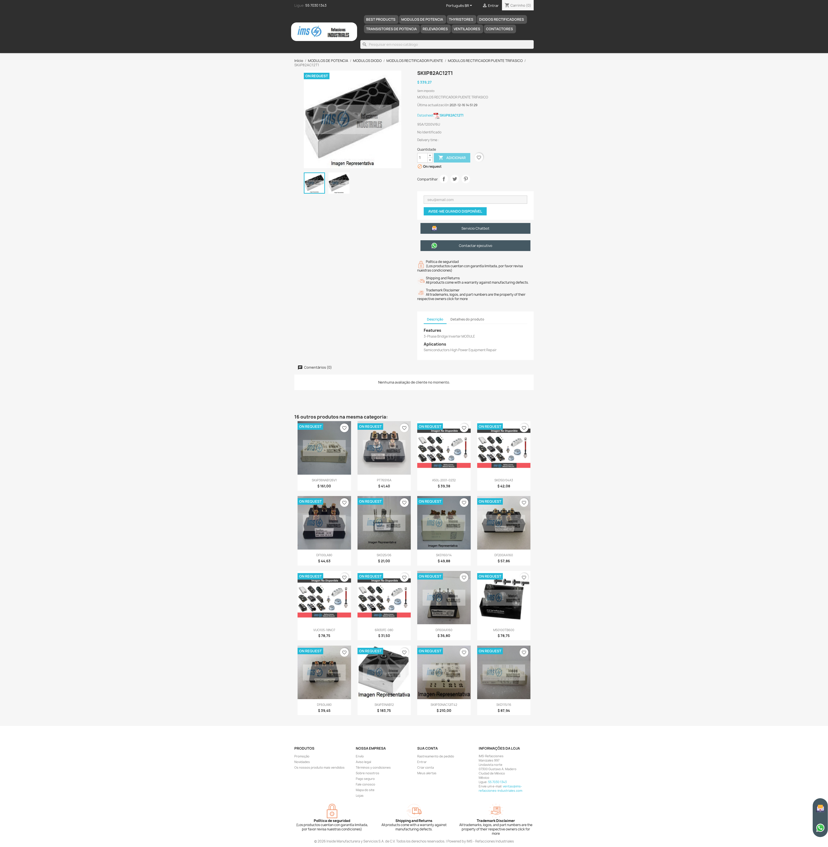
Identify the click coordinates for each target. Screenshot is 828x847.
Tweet (454, 179)
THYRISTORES (461, 19)
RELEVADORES (435, 29)
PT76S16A (384, 480)
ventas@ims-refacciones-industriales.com (500, 788)
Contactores (499, 29)
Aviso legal (363, 762)
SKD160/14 (444, 555)
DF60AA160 (444, 630)
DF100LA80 (324, 555)
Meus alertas (426, 773)
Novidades (302, 762)
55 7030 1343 (315, 5)
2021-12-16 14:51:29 (463, 105)
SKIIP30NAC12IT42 (444, 705)
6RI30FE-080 (384, 630)
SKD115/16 (503, 705)
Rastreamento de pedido (435, 756)
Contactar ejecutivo (475, 245)
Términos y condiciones (373, 767)
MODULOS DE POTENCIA (422, 19)
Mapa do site (365, 790)
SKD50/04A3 (503, 480)
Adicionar (452, 157)
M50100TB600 (503, 630)
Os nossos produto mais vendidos (319, 767)
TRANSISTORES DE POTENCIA (391, 29)
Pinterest (465, 179)
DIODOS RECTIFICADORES (501, 19)
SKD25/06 (384, 555)
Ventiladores (467, 29)
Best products (380, 19)
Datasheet (440, 115)
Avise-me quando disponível (455, 211)
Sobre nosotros (367, 773)
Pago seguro (365, 779)
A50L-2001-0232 (444, 480)
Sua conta (427, 748)
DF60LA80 (324, 705)
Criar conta (425, 767)
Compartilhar (443, 179)
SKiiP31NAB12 (384, 705)
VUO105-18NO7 (324, 630)
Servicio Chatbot (475, 228)
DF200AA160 (503, 555)
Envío (360, 756)
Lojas (360, 795)
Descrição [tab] (435, 319)
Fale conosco (365, 784)
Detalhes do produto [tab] (467, 319)
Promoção (301, 756)
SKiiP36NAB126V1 (324, 480)
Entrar (422, 762)
